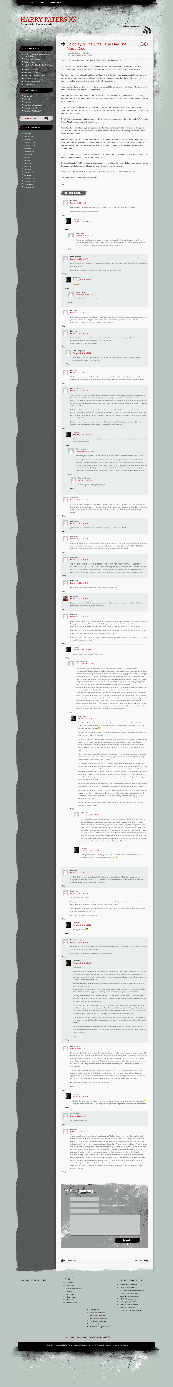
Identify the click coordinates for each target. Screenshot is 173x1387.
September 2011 (29, 151)
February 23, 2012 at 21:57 (82, 649)
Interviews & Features (31, 105)
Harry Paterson (49, 19)
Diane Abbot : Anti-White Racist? (34, 75)
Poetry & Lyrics (29, 108)
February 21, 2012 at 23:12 (82, 221)
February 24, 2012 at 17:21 (85, 294)
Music (79, 55)
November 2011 (29, 145)
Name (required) (106, 1199)
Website (104, 1211)
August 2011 (28, 154)
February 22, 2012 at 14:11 (79, 500)
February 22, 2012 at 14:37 (82, 434)
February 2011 (29, 172)
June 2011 (27, 160)
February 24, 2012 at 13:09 (85, 451)
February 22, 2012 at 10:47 (79, 259)
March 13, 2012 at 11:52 (78, 1131)
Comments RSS (104, 1337)
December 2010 (29, 178)
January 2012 (29, 139)
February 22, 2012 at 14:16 (79, 539)
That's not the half (129, 1307)
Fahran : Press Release (32, 59)
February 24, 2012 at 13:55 (87, 718)
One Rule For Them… (31, 72)
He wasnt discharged (132, 1296)
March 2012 (28, 133)
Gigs (26, 102)
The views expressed (137, 1290)
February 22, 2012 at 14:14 (79, 523)
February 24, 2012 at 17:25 (87, 480)
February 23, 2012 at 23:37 (79, 872)
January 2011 (28, 175)
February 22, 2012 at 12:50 (79, 333)
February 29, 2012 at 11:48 (82, 963)
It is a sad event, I (135, 1310)
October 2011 (28, 148)
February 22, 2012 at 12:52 (79, 372)
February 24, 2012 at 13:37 (85, 664)
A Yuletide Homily (30, 84)
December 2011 (29, 142)
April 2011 (27, 166)
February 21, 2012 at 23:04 (79, 203)
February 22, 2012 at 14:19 (79, 559)
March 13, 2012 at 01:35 (78, 1116)
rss (133, 26)
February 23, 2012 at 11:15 (79, 616)
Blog (25, 99)
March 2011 (28, 169)
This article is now (130, 1299)
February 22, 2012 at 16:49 (79, 598)
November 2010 (29, 181)
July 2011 (27, 157)
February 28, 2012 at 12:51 (82, 925)
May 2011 (27, 163)
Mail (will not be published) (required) (113, 1205)
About (41, 2)
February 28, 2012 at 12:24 (79, 893)
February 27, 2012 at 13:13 (90, 815)
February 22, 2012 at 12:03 (79, 312)
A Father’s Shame (30, 78)
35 (144, 44)
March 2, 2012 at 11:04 (77, 1048)
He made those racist (132, 1293)
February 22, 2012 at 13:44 (79, 390)
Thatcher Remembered (32, 81)
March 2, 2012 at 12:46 (80, 1096)
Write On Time (29, 62)
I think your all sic (131, 1285)
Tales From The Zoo (31, 111)
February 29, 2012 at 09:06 (79, 942)
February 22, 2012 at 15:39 (79, 583)
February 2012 (29, 136)
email (139, 26)
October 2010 (29, 184)
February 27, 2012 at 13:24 (90, 850)
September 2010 (29, 187)
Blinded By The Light (31, 69)
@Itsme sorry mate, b (132, 1287)
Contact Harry (55, 2)
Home (31, 2)
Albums (26, 96)
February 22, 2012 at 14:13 (82, 353)
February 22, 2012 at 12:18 (82, 280)
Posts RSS (93, 1337)
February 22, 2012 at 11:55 (84, 235)
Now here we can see (130, 1304)
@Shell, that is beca (131, 1302)
